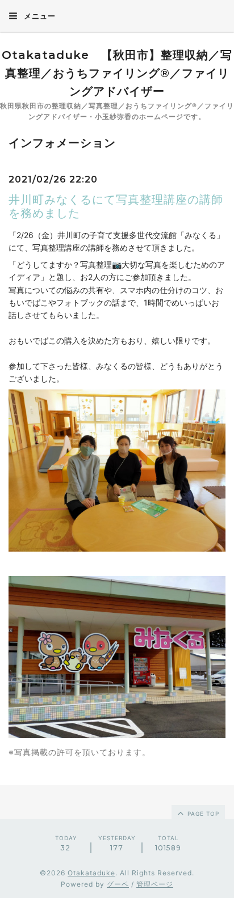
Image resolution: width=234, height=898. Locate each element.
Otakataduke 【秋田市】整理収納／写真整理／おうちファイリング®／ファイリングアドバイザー (117, 73)
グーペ (118, 884)
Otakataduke (91, 873)
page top (202, 813)
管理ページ (154, 884)
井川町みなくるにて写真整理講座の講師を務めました (116, 206)
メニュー (39, 15)
